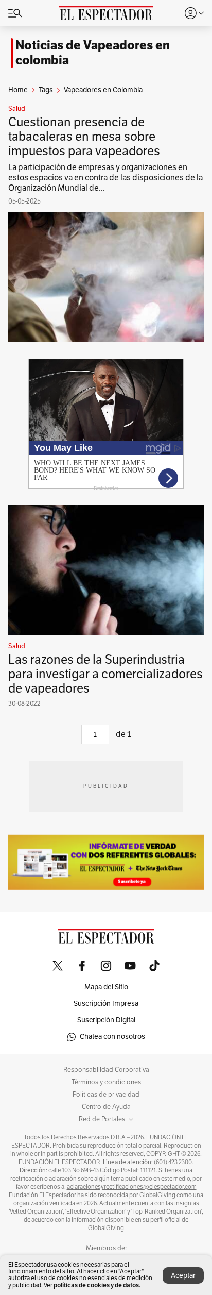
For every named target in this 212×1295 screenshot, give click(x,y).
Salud (16, 109)
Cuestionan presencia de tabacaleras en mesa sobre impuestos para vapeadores (84, 136)
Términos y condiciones (106, 1082)
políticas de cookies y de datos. (97, 1285)
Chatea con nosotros (112, 1036)
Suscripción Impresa (106, 1003)
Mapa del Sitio (106, 987)
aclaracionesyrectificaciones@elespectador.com (132, 1186)
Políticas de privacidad (106, 1094)
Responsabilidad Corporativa (106, 1069)
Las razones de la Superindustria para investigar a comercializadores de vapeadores (105, 674)
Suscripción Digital (106, 1020)
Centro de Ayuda (106, 1107)
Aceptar (183, 1275)
